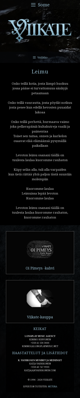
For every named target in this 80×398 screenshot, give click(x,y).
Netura (52, 386)
